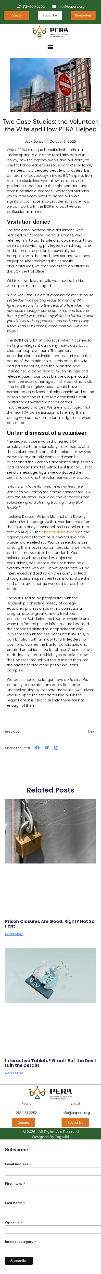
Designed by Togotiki (50, 1137)
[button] (50, 47)
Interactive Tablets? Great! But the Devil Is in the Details (50, 1063)
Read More (14, 934)
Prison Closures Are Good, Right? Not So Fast (50, 923)
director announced (59, 532)
